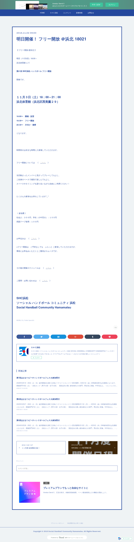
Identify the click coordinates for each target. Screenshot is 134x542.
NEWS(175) (20, 320)
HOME (42, 13)
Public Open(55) (29, 320)
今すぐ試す (96, 4)
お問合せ (91, 13)
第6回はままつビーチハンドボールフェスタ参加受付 (38, 399)
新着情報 (79, 13)
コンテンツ (67, 13)
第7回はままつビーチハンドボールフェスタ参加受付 (38, 377)
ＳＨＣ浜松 (54, 13)
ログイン (112, 4)
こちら (43, 162)
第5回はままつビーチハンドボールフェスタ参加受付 (38, 420)
